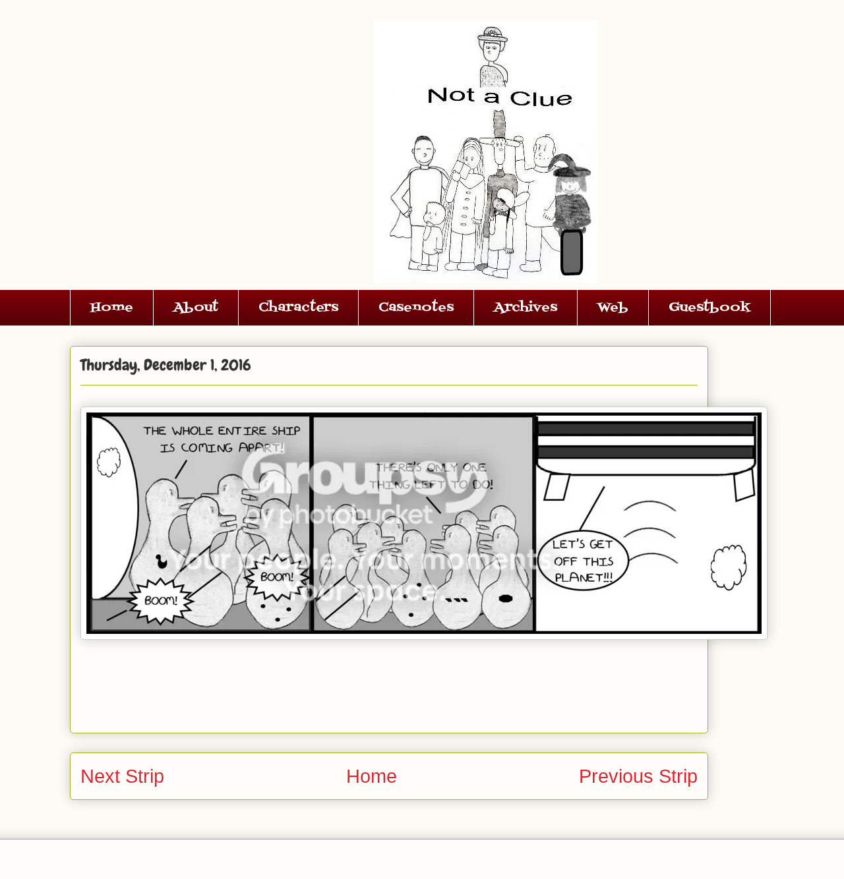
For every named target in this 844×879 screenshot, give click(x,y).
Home (111, 308)
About (195, 308)
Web (612, 308)
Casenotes (416, 308)
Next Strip (122, 776)
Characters (298, 308)
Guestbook (709, 308)
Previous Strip (638, 776)
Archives (525, 308)
